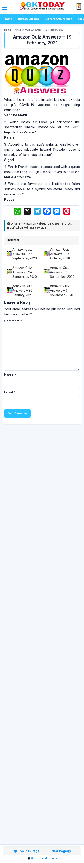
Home (8, 19)
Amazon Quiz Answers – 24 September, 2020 (24, 272)
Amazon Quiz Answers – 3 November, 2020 (61, 290)
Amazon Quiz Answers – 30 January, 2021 (23, 290)
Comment (13, 321)
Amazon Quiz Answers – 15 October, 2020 (60, 254)
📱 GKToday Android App (42, 858)
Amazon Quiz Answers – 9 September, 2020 (62, 272)
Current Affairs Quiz (58, 19)
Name (10, 375)
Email (9, 392)
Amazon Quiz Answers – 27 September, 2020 (24, 254)
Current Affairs (28, 19)
